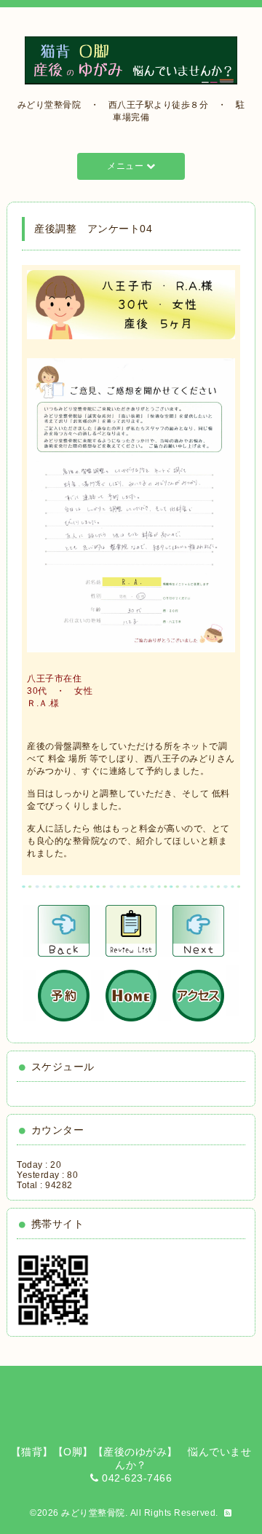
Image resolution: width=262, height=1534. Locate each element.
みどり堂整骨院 (93, 1513)
